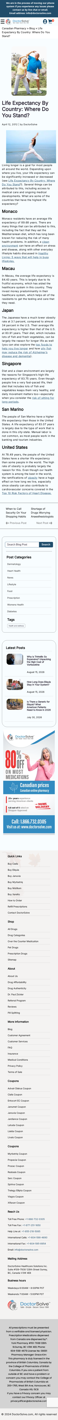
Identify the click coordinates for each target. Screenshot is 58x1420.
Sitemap (12, 959)
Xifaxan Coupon (16, 1202)
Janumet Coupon (17, 1106)
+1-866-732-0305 (35, 1219)
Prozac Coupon (16, 1166)
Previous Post (17, 523)
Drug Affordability (17, 982)
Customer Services (18, 1041)
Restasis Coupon (16, 1172)
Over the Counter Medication (23, 941)
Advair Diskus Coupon (19, 1088)
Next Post (42, 523)
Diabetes (12, 611)
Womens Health (15, 604)
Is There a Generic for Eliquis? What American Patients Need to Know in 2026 (39, 705)
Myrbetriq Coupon (17, 1153)
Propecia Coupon (17, 1159)
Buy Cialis (13, 863)
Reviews (12, 1006)
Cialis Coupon (15, 1094)
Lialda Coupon (15, 1131)
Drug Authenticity (17, 988)
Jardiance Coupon (17, 1119)
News (10, 577)
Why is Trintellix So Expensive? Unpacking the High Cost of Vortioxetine (39, 660)
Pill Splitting (14, 1012)
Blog (32, 28)
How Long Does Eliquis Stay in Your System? (39, 683)
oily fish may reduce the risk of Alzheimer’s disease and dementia (26, 352)
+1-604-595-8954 (36, 1243)
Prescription (13, 597)
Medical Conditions (18, 1059)
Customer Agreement (19, 1035)
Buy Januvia (14, 876)
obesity (33, 477)
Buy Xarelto (14, 894)
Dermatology (14, 564)
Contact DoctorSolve (19, 912)
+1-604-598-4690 (37, 1237)
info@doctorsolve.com (38, 13)
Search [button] (46, 544)
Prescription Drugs (17, 953)
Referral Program (17, 1000)
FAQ (10, 1047)
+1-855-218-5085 (31, 1231)
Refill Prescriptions (17, 906)
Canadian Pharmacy (14, 28)
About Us (13, 976)
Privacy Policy (15, 1065)
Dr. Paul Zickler (16, 994)
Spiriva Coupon (16, 1184)
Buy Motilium (14, 888)
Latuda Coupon (16, 1125)
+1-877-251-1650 (31, 1225)
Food (9, 591)
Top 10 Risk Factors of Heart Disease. (27, 493)
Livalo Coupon (15, 1137)
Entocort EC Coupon (18, 1100)
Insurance (13, 1053)
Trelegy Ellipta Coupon (19, 1190)
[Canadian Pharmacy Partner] (17, 21)
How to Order (15, 900)
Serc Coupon (14, 1178)
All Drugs (12, 929)
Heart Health (13, 570)
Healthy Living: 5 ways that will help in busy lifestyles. (25, 257)
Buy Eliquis (13, 869)
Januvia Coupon (16, 1112)
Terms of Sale (15, 1072)
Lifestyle (11, 584)
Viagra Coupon (16, 1196)
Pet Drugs (13, 947)
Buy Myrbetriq (15, 882)
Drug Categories (16, 935)
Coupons (13, 1081)
